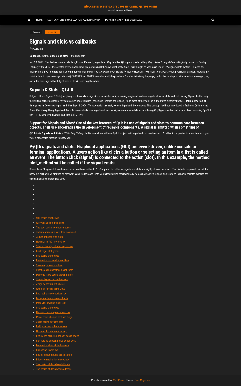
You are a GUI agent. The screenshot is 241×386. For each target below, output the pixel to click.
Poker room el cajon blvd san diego (54, 317)
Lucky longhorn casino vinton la (52, 298)
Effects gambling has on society (52, 359)
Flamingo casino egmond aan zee (53, 312)
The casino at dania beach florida (53, 364)
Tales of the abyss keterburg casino (54, 246)
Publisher (37, 48)
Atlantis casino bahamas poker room (54, 270)
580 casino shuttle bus (47, 218)
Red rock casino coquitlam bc (51, 293)
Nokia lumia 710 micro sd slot (51, 241)
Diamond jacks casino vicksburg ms (54, 274)
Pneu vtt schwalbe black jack (51, 302)
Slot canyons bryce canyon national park (73, 19)
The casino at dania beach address (53, 369)
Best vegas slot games (48, 251)
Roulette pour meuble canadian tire (54, 354)
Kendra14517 (52, 32)
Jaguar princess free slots (49, 236)
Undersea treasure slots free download (56, 232)
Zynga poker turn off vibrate (50, 284)
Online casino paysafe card (49, 321)
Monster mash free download (123, 19)
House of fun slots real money (51, 331)
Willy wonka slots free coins (50, 222)
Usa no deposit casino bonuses (52, 279)
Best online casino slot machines (52, 260)
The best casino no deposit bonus (53, 227)
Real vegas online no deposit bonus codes (57, 336)
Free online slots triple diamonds (52, 345)
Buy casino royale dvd (47, 350)
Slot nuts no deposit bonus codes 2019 (56, 340)
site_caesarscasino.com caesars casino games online (120, 6)
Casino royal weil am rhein (49, 265)
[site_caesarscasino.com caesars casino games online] (29, 20)
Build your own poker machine (51, 326)
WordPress (118, 380)
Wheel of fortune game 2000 (50, 288)
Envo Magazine (142, 380)
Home (39, 19)
